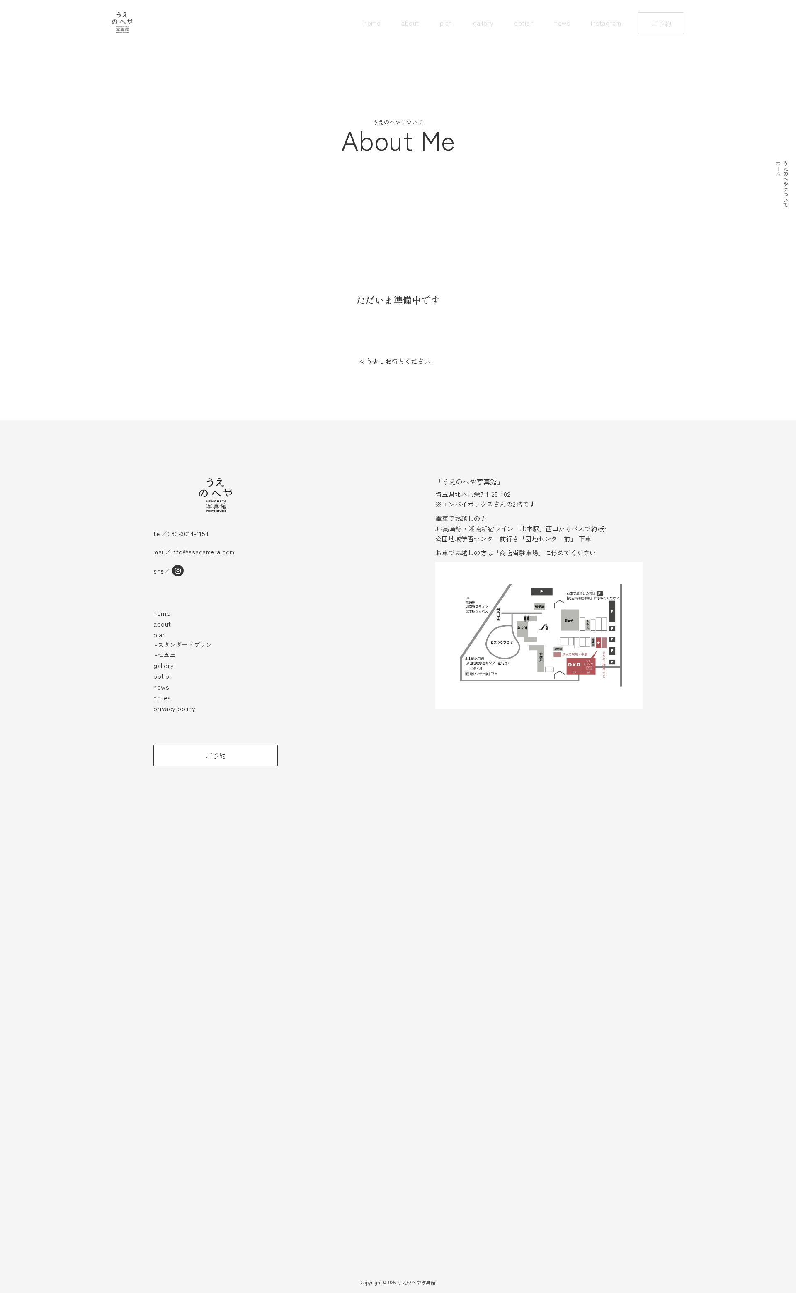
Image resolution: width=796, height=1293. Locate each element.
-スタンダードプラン (183, 644)
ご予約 (661, 23)
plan (446, 23)
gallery (483, 23)
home (372, 23)
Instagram (606, 23)
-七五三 (165, 654)
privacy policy (174, 708)
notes (162, 697)
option (524, 23)
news (562, 23)
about (410, 23)
